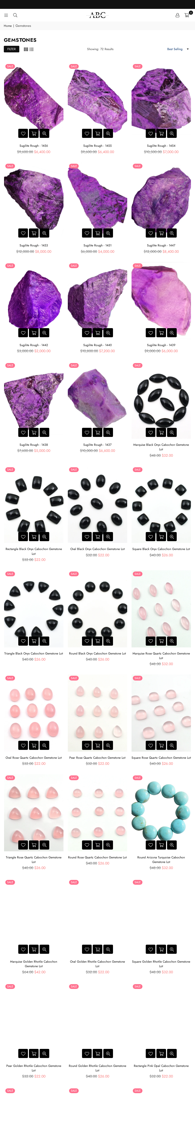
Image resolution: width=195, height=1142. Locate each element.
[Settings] (177, 15)
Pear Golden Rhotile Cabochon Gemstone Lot (33, 1068)
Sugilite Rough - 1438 (34, 444)
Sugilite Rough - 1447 (161, 245)
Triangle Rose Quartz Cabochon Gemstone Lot (33, 859)
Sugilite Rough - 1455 (97, 145)
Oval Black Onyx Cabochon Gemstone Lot (97, 549)
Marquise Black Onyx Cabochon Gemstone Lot (161, 447)
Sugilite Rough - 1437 (97, 444)
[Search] (15, 15)
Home (8, 26)
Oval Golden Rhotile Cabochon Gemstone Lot (97, 963)
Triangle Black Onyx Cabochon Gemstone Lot (33, 653)
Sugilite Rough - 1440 (97, 345)
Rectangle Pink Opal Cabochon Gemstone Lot (161, 1068)
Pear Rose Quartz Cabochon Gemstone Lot (97, 757)
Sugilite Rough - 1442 (34, 345)
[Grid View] (26, 49)
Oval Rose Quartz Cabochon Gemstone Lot (34, 757)
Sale (10, 66)
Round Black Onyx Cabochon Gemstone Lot (97, 653)
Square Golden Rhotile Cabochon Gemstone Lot (161, 963)
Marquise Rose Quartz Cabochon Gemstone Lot (161, 655)
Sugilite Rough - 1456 (34, 145)
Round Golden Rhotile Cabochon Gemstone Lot (97, 1068)
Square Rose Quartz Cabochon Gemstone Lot (161, 757)
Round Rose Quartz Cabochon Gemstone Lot (97, 857)
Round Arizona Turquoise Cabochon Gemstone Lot (161, 859)
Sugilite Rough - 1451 (97, 245)
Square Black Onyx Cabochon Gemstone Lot (161, 549)
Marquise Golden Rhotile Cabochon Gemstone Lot (33, 963)
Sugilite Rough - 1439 (161, 345)
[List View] (31, 49)
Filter (11, 49)
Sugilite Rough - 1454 (161, 145)
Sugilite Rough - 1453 (34, 245)
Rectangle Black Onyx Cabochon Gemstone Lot (34, 551)
